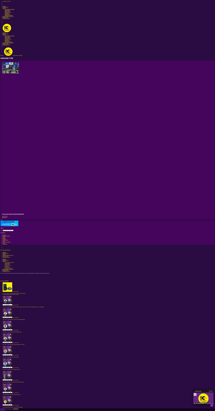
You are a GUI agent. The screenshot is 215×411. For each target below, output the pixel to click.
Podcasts (6, 17)
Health (7, 11)
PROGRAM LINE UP (8, 16)
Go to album (4, 280)
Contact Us (6, 18)
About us (5, 7)
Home (4, 6)
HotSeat (7, 14)
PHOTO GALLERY (6, 242)
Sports (7, 13)
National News (9, 9)
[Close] (212, 391)
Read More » (4, 217)
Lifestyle (8, 12)
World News (9, 15)
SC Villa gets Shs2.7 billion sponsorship (13, 214)
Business (7, 10)
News (4, 8)
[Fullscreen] (210, 391)
